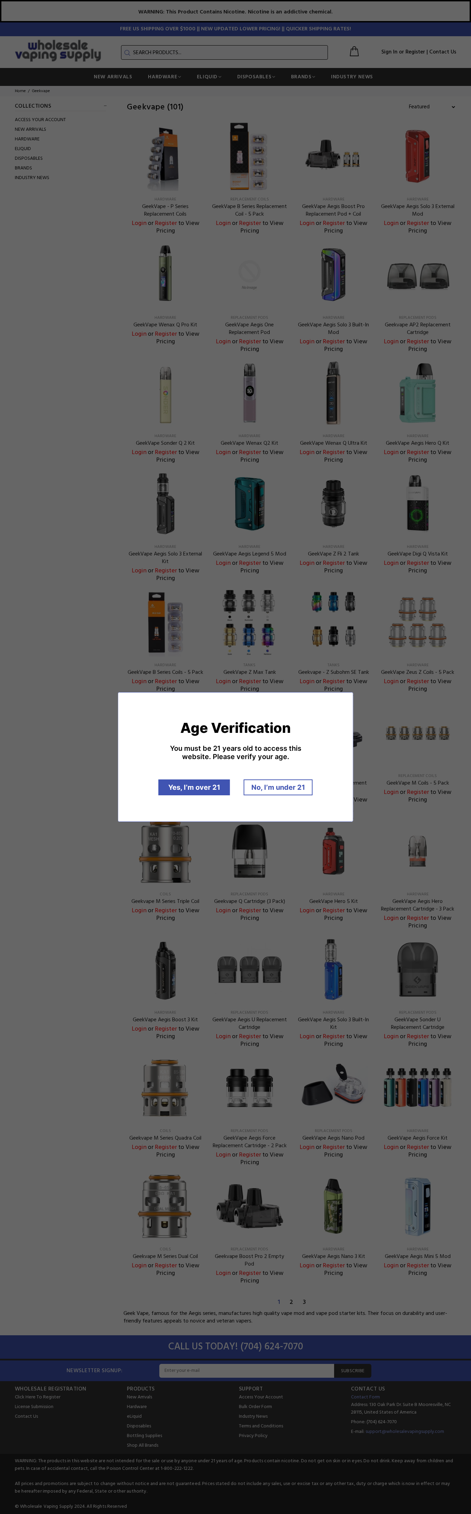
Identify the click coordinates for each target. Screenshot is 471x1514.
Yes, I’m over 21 (194, 787)
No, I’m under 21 (278, 787)
